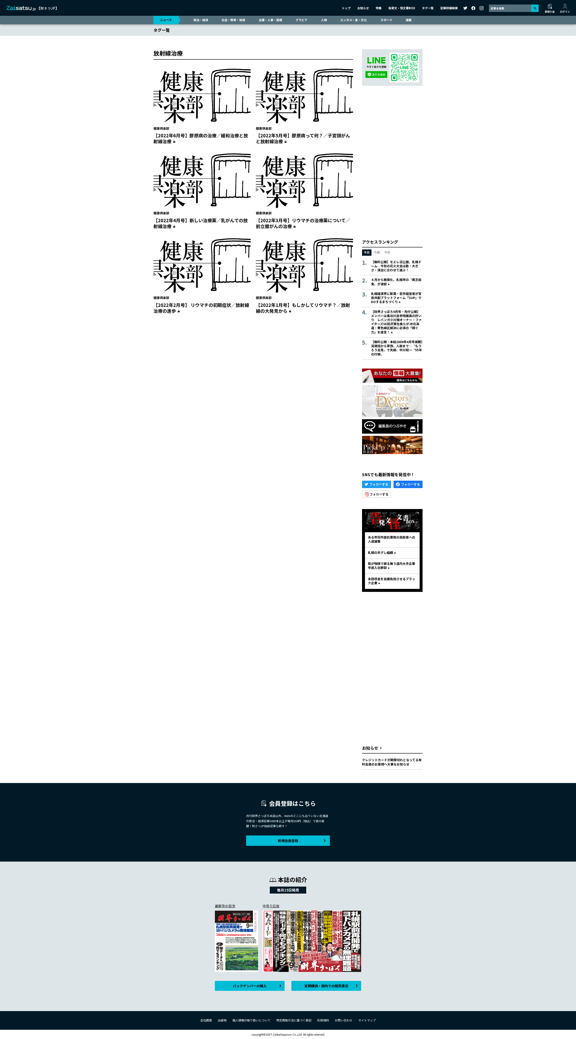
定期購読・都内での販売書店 (326, 985)
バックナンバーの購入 (250, 985)
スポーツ (386, 20)
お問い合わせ (343, 1020)
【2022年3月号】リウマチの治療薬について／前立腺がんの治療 (303, 223)
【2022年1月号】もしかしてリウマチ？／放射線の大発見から (303, 308)
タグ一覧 (428, 8)
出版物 (222, 1020)
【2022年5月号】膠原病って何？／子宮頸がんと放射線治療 (303, 138)
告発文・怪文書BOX (401, 8)
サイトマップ (367, 1020)
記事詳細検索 (449, 8)
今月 (387, 252)
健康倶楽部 (161, 128)
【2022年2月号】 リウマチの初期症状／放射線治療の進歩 (201, 308)
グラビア (301, 20)
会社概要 (206, 1020)
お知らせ (363, 8)
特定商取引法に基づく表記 (293, 1020)
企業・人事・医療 (270, 20)
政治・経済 (201, 20)
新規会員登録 (288, 840)
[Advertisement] (253, 361)
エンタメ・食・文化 (353, 20)
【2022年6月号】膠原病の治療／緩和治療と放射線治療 (200, 138)
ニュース (166, 20)
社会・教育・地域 (233, 20)
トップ (346, 8)
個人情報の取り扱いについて (251, 1020)
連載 (409, 20)
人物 (324, 20)
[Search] (535, 8)
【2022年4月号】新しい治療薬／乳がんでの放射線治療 (200, 223)
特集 (379, 8)
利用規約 (323, 1020)
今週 (377, 252)
